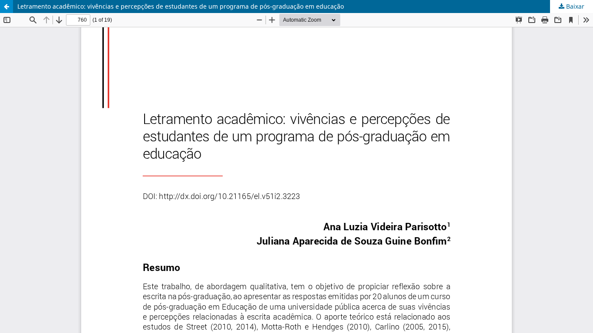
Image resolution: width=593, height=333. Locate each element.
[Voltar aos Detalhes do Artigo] (6, 6)
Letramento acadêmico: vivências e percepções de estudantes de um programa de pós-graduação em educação (180, 6)
